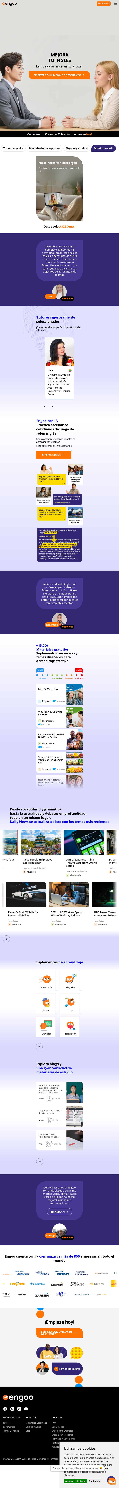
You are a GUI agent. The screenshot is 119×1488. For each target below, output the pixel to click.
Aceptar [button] (69, 1481)
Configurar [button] (94, 1481)
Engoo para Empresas (62, 1430)
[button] (111, 1480)
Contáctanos (58, 1426)
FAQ (54, 1422)
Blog (28, 1430)
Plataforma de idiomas (16, 148)
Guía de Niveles (33, 1426)
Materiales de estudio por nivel (100, 148)
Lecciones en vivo (43, 148)
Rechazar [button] (81, 1481)
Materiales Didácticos (36, 1422)
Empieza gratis (51, 454)
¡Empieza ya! (58, 1211)
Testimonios (9, 1426)
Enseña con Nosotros (62, 1434)
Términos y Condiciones (63, 1438)
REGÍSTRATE (103, 3)
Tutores (7, 1422)
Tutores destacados (69, 148)
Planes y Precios (11, 1430)
